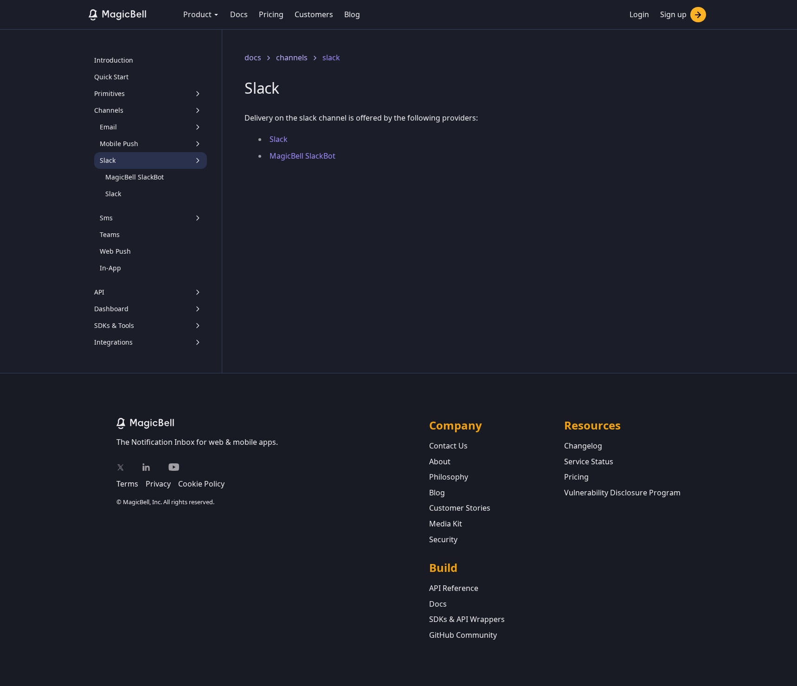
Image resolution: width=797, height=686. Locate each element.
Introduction (113, 60)
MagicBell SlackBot (134, 177)
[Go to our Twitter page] (120, 467)
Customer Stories (459, 508)
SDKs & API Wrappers (467, 619)
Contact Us (448, 446)
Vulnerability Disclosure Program (622, 492)
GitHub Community (463, 635)
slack (331, 57)
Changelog (583, 446)
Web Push (115, 251)
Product (197, 14)
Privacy (158, 484)
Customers (314, 14)
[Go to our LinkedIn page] (146, 467)
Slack (113, 193)
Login (639, 14)
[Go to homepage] (272, 423)
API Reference (453, 588)
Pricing (271, 14)
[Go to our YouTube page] (173, 467)
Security (443, 539)
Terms (127, 484)
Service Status (588, 461)
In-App (110, 267)
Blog (352, 14)
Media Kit (445, 524)
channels (292, 57)
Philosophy (448, 477)
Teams (110, 234)
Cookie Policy (201, 484)
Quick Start (111, 76)
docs (252, 57)
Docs (239, 14)
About (439, 461)
